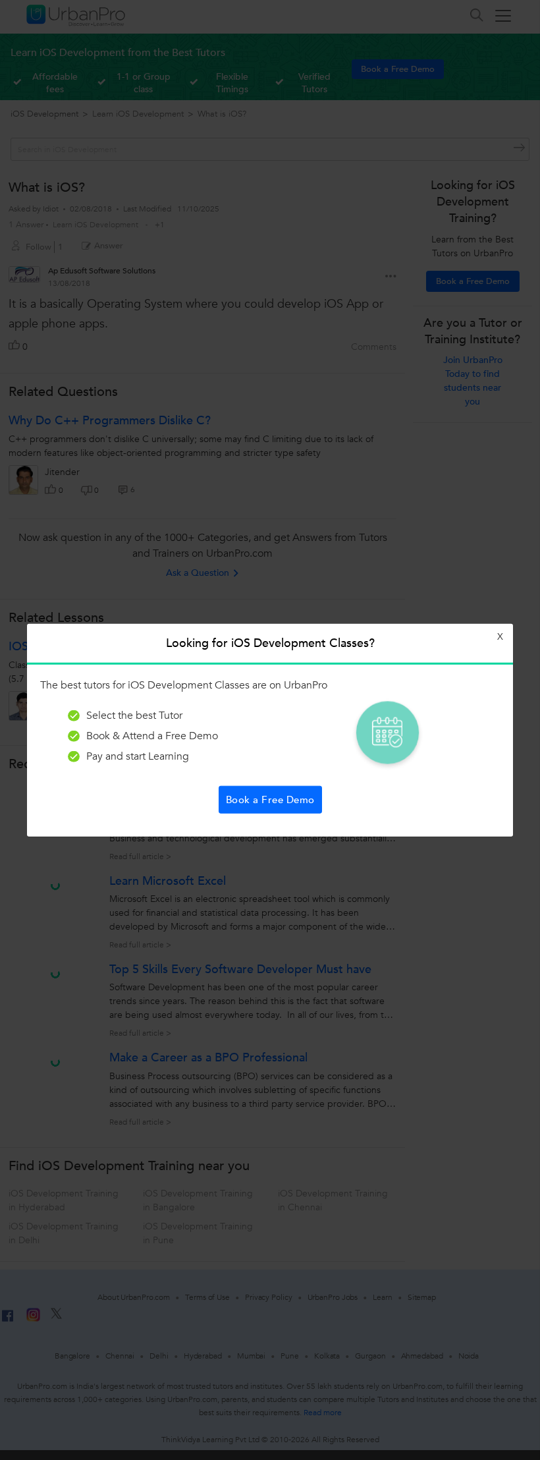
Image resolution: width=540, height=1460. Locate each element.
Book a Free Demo (270, 799)
